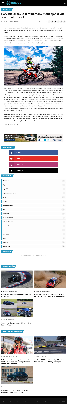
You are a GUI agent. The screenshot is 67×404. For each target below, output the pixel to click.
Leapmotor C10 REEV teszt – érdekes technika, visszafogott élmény (14, 391)
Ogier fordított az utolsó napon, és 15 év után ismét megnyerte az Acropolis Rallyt (50, 295)
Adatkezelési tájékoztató (42, 401)
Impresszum (32, 401)
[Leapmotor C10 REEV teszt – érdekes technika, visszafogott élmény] (17, 375)
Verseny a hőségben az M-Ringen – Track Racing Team (16, 324)
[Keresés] (65, 3)
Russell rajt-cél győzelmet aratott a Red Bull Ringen (16, 295)
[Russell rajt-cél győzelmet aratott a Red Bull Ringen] (17, 279)
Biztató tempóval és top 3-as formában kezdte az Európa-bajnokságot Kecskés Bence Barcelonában (16, 362)
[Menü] (3, 3)
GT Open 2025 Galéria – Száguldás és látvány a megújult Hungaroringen (48, 361)
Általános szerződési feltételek (57, 401)
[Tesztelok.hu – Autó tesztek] (13, 3)
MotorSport (7, 9)
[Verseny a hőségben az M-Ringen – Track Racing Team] (17, 308)
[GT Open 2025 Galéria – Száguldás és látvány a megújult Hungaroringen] (50, 345)
